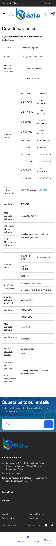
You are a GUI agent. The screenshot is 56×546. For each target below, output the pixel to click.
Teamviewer (37, 68)
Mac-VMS (25, 327)
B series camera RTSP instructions (36, 290)
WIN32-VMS (26, 310)
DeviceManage (27, 349)
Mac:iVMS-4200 (28, 216)
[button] (4, 14)
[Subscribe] (48, 424)
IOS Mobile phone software (9, 365)
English (47, 3)
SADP (23, 354)
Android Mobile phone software (10, 378)
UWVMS (25, 204)
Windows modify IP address (8, 351)
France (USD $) (9, 3)
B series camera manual (31, 283)
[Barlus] (15, 450)
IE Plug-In (25, 338)
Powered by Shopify (33, 542)
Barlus (24, 542)
